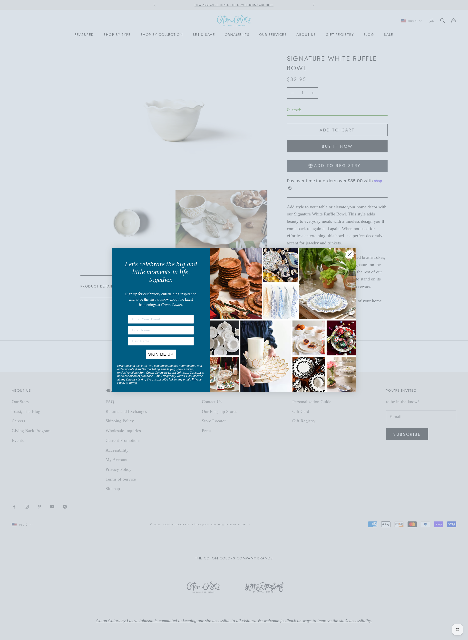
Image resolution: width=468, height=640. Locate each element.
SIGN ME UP (161, 354)
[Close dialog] (349, 254)
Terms (133, 383)
